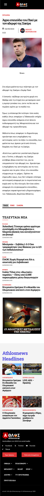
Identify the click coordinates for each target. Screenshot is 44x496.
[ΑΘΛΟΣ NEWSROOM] (22, 30)
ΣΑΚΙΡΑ (20, 205)
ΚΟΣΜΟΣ (5, 269)
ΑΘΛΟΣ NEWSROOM (30, 30)
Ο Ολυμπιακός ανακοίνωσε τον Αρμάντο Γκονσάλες (11, 415)
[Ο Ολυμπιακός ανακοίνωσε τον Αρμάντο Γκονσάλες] (11, 402)
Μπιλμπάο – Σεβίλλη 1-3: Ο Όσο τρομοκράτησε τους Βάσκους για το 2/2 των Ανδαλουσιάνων (21, 247)
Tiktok (7, 449)
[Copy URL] (33, 78)
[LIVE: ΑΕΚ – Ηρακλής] (32, 369)
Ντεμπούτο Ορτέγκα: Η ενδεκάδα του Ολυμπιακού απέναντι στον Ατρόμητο (21, 288)
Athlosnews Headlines (15, 356)
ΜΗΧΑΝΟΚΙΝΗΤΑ (29, 410)
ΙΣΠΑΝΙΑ (6, 15)
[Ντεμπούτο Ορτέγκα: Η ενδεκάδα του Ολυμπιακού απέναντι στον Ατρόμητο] (11, 369)
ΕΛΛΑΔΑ (5, 224)
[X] (11, 78)
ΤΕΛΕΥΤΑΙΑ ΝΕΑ (14, 217)
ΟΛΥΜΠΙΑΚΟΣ (6, 285)
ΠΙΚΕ (12, 205)
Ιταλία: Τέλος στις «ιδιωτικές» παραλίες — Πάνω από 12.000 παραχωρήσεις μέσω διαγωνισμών (20, 274)
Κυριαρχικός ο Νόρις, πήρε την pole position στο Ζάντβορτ (32, 416)
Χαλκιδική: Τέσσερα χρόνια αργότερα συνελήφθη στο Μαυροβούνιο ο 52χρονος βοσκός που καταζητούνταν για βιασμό (21, 230)
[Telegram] (27, 78)
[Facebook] (6, 78)
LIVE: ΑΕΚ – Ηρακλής (28, 381)
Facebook (8, 446)
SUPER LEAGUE (28, 377)
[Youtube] (27, 446)
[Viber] (22, 78)
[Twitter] (15, 446)
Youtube (32, 446)
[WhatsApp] (16, 78)
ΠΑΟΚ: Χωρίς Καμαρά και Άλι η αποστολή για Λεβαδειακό (18, 261)
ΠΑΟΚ (4, 257)
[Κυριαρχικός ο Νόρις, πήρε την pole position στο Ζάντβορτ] (32, 402)
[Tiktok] (2, 449)
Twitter (21, 446)
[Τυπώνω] (38, 78)
